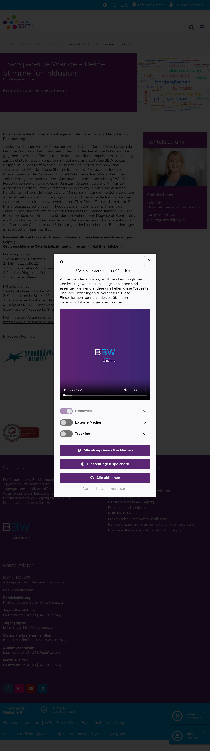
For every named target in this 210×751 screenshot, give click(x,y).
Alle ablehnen (108, 478)
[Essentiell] (148, 411)
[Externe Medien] (148, 422)
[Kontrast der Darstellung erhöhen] (62, 262)
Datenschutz (93, 489)
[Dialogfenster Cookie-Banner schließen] (149, 261)
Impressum (118, 489)
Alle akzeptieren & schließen (108, 450)
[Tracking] (148, 434)
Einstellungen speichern (108, 464)
